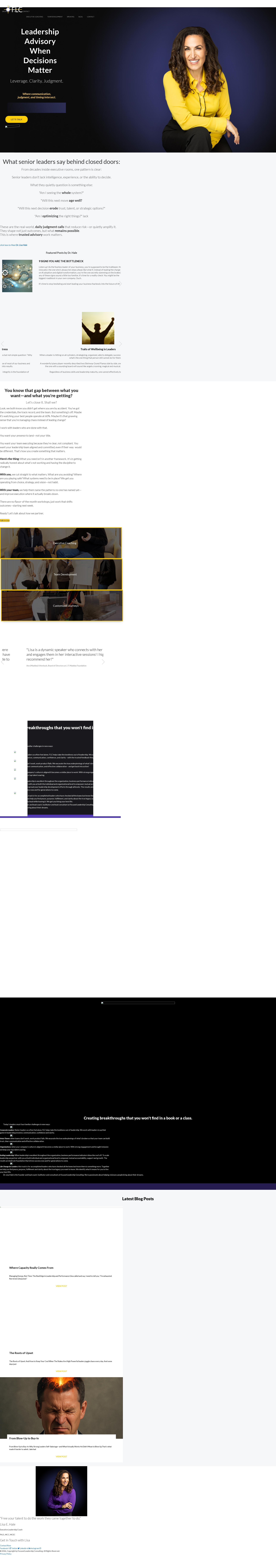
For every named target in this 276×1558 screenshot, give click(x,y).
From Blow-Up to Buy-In (24, 1438)
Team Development (55, 17)
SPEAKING (5, 11)
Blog (81, 17)
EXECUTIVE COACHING (21, 4)
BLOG (16, 11)
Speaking (70, 17)
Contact (90, 17)
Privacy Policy (5, 1554)
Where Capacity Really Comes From (31, 1267)
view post (61, 1286)
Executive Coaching (34, 17)
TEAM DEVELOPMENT (41, 4)
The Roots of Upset (21, 1353)
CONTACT (26, 11)
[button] (2, 283)
